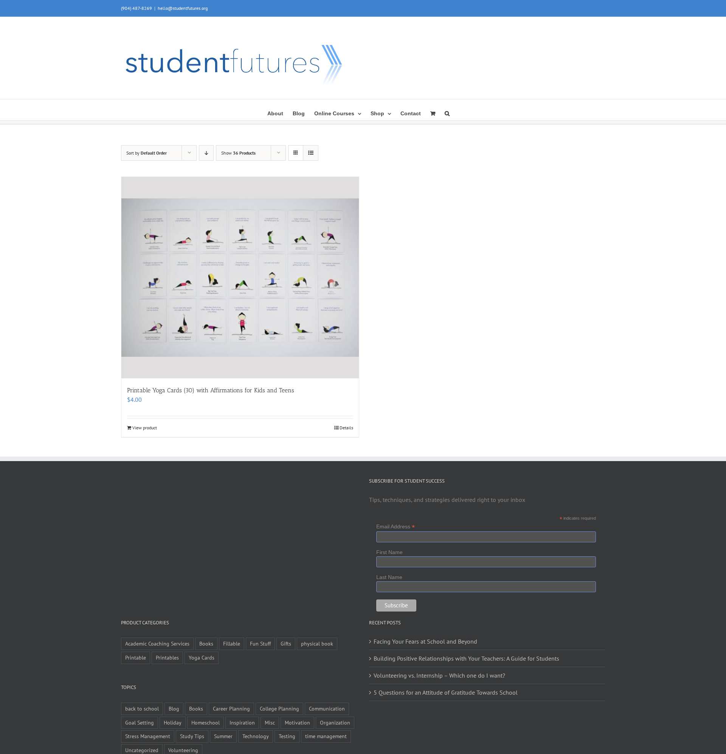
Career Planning (231, 708)
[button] (447, 112)
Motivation (297, 722)
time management (326, 736)
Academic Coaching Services (157, 643)
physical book (317, 643)
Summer (223, 736)
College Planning (279, 708)
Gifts (286, 643)
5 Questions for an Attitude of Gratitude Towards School (446, 692)
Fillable (231, 643)
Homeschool (205, 722)
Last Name (389, 577)
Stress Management (147, 736)
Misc (270, 722)
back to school (142, 708)
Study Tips (192, 736)
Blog (174, 708)
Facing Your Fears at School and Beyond (425, 641)
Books (206, 643)
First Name (389, 552)
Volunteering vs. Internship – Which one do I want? (439, 675)
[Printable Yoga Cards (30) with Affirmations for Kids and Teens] (240, 277)
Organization (335, 722)
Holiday (173, 722)
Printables (167, 657)
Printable (135, 657)
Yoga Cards (201, 657)
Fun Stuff (260, 643)
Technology (255, 736)
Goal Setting (139, 722)
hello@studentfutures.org (183, 8)
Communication (327, 708)
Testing (287, 736)
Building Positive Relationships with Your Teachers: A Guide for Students (466, 658)
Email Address (395, 526)
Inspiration (242, 722)
